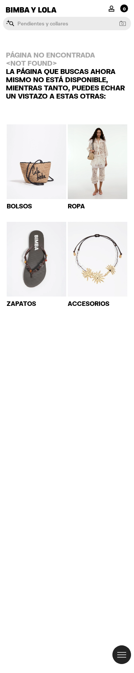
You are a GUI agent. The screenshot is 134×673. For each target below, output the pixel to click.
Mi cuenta (111, 8)
